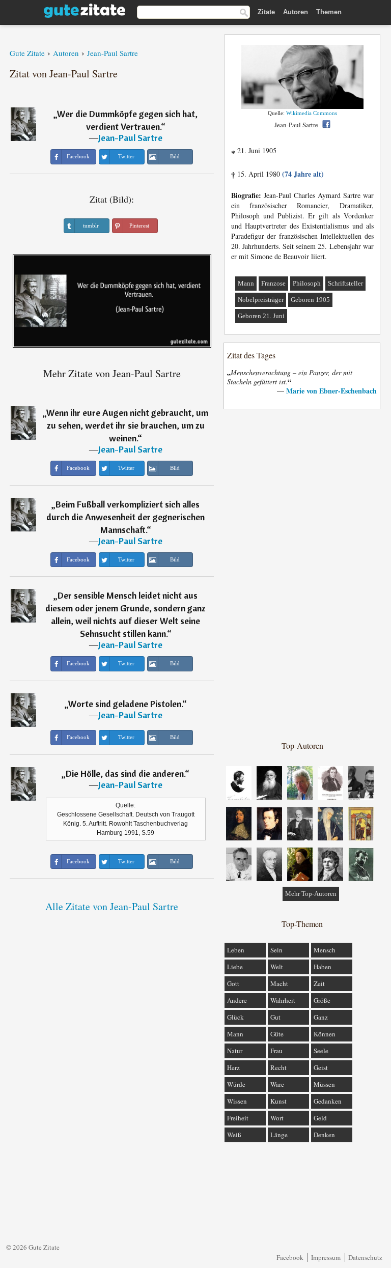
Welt (276, 966)
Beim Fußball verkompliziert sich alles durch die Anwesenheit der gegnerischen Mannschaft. (125, 517)
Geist (321, 1067)
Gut (275, 1017)
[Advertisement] (302, 574)
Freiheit (237, 1117)
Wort (277, 1117)
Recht (278, 1067)
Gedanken (328, 1101)
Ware (277, 1084)
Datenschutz (365, 1257)
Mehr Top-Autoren (311, 893)
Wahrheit (282, 1000)
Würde (236, 1084)
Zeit (319, 983)
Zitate (266, 12)
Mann (246, 283)
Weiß (234, 1134)
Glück (235, 1017)
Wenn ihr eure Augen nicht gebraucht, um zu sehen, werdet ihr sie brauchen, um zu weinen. (127, 425)
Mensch (325, 949)
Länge (279, 1134)
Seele (321, 1050)
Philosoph (307, 283)
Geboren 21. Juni (261, 316)
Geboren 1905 (310, 299)
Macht (279, 983)
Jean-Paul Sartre (130, 138)
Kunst (278, 1101)
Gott (233, 983)
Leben (235, 949)
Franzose (273, 283)
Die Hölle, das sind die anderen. (125, 773)
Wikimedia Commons (311, 113)
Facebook (289, 1257)
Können (325, 1033)
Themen (329, 12)
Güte (277, 1033)
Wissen (237, 1101)
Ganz (321, 1017)
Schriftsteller (345, 283)
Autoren (295, 12)
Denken (324, 1134)
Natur (234, 1050)
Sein (276, 949)
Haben (322, 966)
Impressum (326, 1257)
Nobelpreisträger (261, 299)
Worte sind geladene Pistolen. (125, 704)
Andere (237, 1000)
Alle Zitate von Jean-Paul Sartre (111, 906)
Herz (233, 1067)
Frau (276, 1050)
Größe (322, 1000)
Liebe (235, 966)
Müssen (324, 1084)
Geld (320, 1117)
